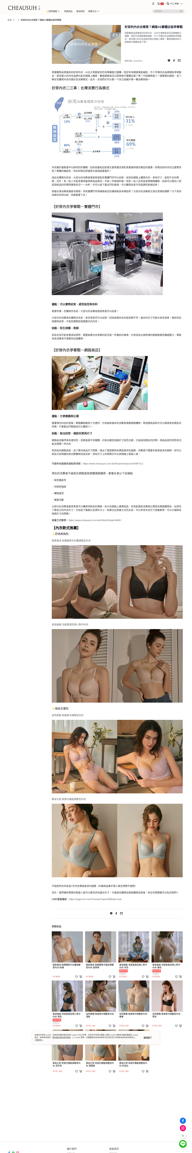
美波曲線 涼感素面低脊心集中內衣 (70, 624)
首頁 (10, 20)
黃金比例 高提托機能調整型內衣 (69, 799)
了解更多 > (38, 1040)
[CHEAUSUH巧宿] (24, 8)
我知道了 (148, 1037)
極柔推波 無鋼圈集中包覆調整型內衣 (71, 540)
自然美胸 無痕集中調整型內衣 (68, 715)
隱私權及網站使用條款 (61, 1037)
